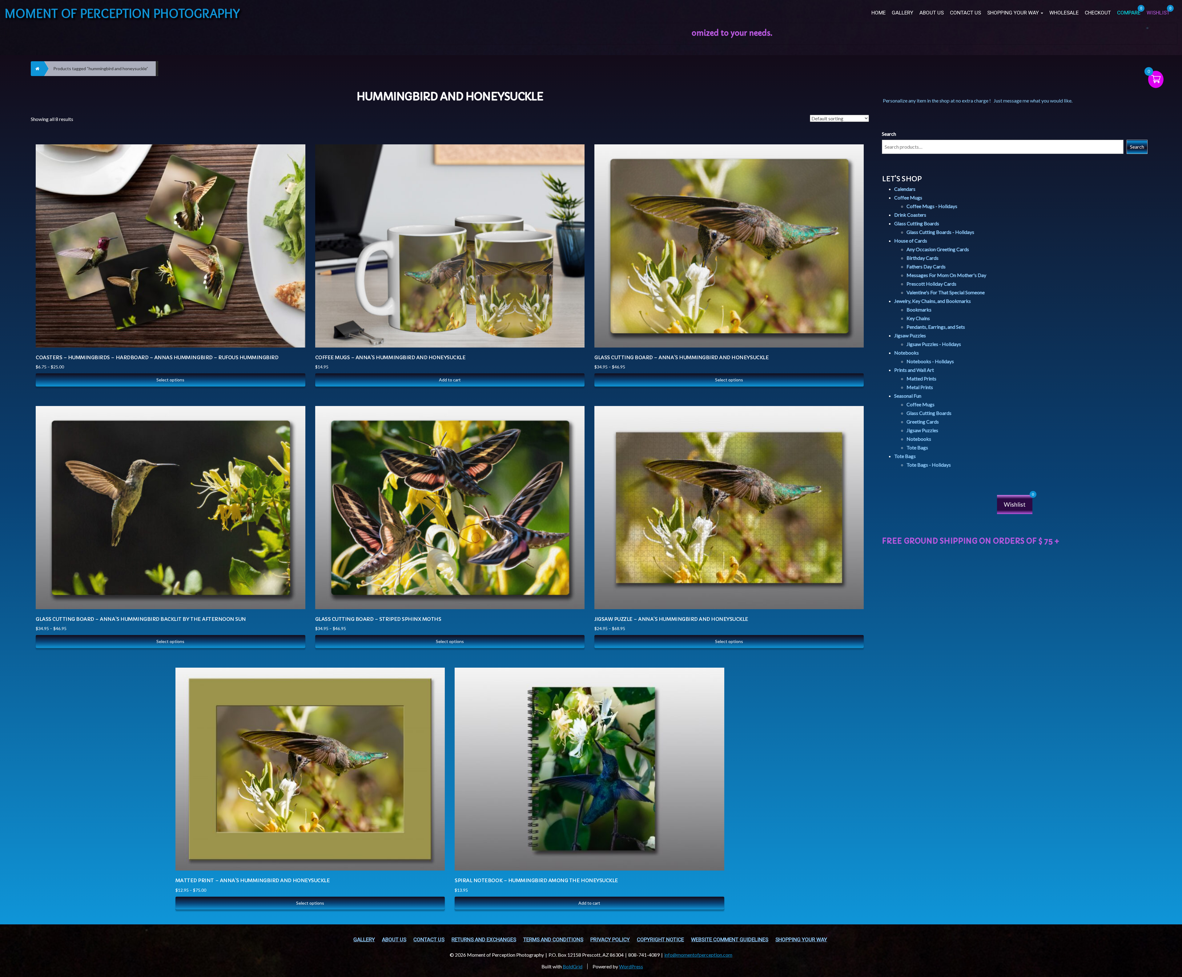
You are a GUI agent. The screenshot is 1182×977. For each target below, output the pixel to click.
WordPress (631, 966)
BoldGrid (572, 966)
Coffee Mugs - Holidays (932, 206)
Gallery (902, 13)
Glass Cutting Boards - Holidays (940, 232)
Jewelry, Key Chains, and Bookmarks (932, 301)
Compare (294, 148)
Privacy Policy (610, 939)
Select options (170, 379)
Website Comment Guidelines (729, 939)
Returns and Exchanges (484, 939)
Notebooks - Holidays (930, 361)
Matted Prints (921, 378)
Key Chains (918, 318)
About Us (931, 13)
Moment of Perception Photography (122, 13)
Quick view (294, 164)
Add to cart (450, 379)
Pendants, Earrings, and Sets (936, 327)
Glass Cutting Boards (916, 223)
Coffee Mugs (908, 197)
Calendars (904, 189)
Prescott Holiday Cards (931, 284)
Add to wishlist (294, 179)
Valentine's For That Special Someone (946, 292)
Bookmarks (919, 309)
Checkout (1098, 13)
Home (878, 13)
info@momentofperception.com (698, 955)
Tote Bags (917, 447)
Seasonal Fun (907, 396)
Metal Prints (920, 387)
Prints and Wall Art (914, 370)
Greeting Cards (923, 421)
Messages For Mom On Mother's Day (946, 275)
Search (889, 134)
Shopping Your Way (1013, 13)
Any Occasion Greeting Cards (938, 249)
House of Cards (910, 240)
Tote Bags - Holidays (929, 465)
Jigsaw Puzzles (910, 335)
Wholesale (1064, 13)
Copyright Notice (660, 939)
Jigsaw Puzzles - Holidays (934, 344)
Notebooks (906, 353)
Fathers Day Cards (926, 266)
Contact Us (965, 13)
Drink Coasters (910, 215)
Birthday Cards (923, 258)
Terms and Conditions (553, 939)
